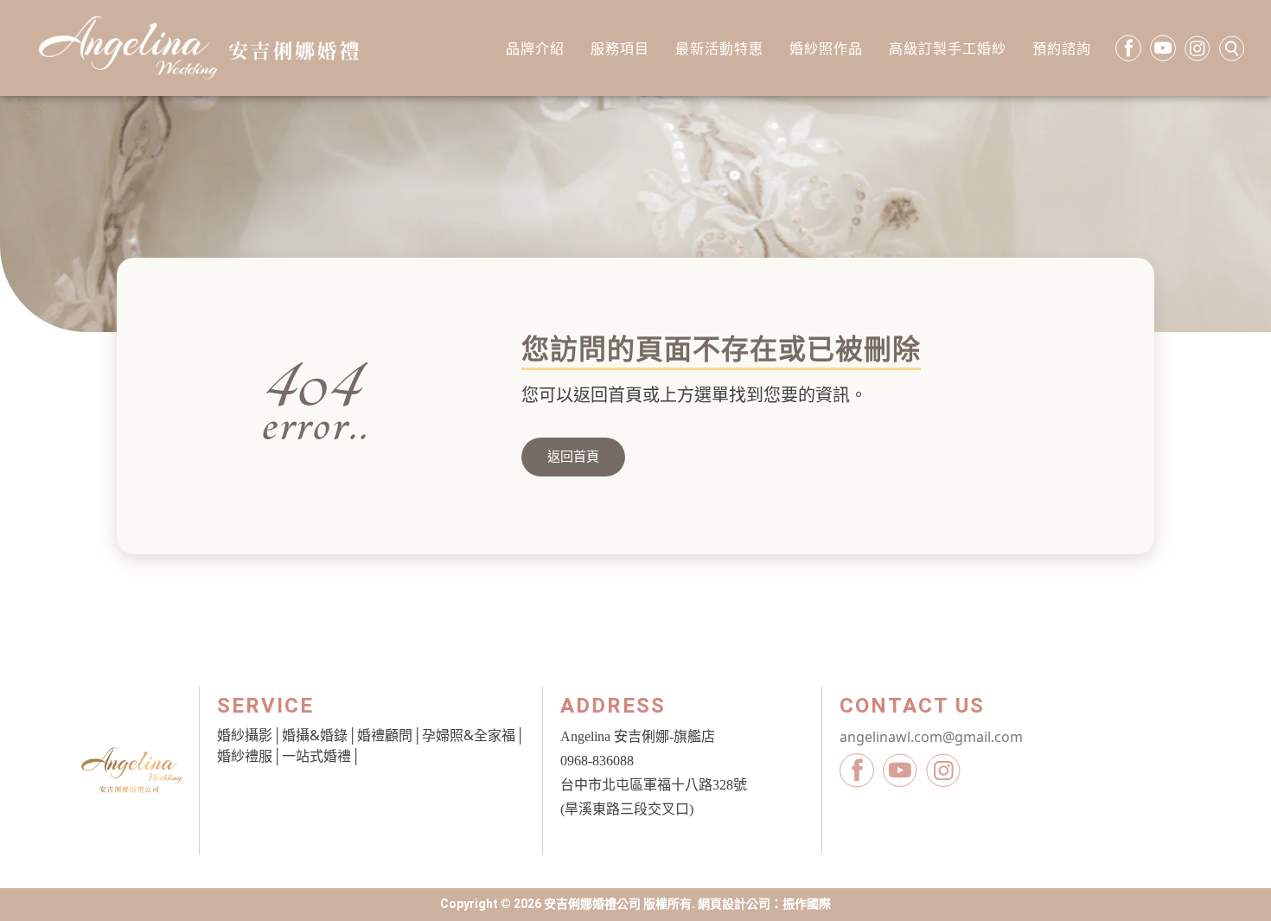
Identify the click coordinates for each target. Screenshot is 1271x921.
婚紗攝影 (244, 735)
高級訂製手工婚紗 (947, 48)
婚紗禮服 (244, 755)
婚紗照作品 (826, 48)
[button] (573, 457)
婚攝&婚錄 (315, 735)
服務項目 (620, 48)
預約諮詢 (1061, 48)
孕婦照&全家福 (468, 735)
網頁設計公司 (734, 904)
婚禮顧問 (384, 735)
